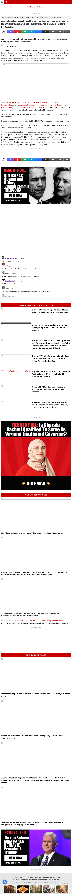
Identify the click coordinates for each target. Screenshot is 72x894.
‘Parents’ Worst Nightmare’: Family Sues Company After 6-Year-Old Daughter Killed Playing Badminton (50, 358)
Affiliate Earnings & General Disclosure (30, 879)
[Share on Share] (38, 31)
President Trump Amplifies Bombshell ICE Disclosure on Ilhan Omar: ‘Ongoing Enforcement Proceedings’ (50, 404)
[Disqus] (36, 231)
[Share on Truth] (10, 31)
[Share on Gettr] (17, 31)
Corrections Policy (51, 877)
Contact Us (54, 879)
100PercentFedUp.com (35, 883)
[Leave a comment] (5, 882)
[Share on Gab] (24, 31)
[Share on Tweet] (45, 31)
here (60, 17)
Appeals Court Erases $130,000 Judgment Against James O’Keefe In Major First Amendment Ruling (51, 374)
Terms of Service (34, 877)
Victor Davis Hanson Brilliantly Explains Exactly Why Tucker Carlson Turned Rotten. (50, 327)
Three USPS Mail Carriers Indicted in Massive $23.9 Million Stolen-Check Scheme (48, 389)
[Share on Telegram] (31, 31)
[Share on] (52, 31)
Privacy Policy (18, 877)
